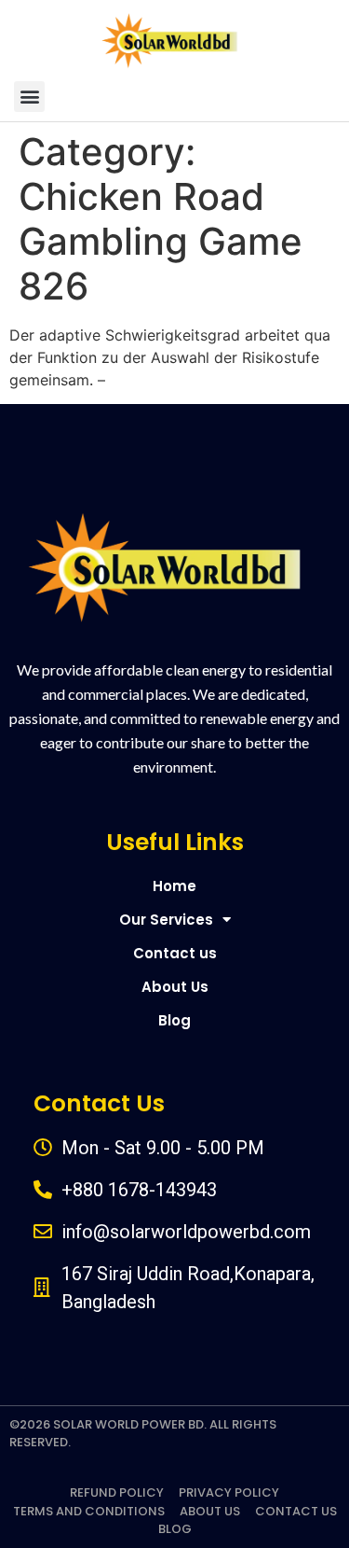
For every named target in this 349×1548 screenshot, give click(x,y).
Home (174, 886)
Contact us (175, 953)
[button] (29, 96)
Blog (174, 1020)
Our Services (166, 919)
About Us (174, 987)
